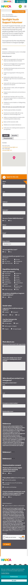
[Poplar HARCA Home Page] (7, 559)
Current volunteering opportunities (9, 16)
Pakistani (18, 281)
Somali (17, 279)
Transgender (19, 261)
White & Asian (7, 286)
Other (17, 263)
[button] (14, 158)
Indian (17, 275)
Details (6, 135)
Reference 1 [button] (7, 452)
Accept (14, 580)
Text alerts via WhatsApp (10, 487)
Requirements (8, 138)
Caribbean (6, 279)
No (11, 220)
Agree (16, 323)
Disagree (6, 329)
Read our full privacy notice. (16, 530)
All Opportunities (19, 11)
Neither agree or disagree (10, 326)
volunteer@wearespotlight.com (10, 147)
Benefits (14, 135)
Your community (9, 14)
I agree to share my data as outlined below (14, 505)
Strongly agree (7, 323)
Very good (15, 312)
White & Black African (18, 283)
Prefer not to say (8, 263)
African (18, 277)
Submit (7, 544)
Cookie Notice (5, 573)
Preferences (14, 576)
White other (7, 275)
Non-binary (7, 261)
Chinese (6, 277)
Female (18, 259)
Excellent (6, 312)
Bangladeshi (7, 281)
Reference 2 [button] (7, 458)
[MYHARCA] (7, 1)
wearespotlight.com (7, 150)
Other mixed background (18, 286)
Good (5, 315)
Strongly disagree (17, 329)
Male (5, 259)
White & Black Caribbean (7, 283)
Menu (25, 6)
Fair (12, 315)
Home (3, 14)
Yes (5, 220)
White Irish (18, 273)
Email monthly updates (10, 480)
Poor (18, 315)
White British (7, 273)
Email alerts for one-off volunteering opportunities (12, 483)
